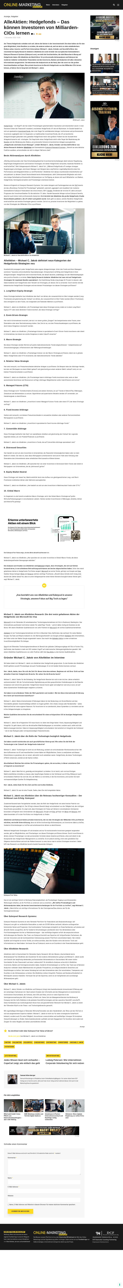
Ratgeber (65, 5)
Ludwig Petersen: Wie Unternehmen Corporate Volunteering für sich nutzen (65, 1061)
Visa (35, 617)
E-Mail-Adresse (13, 1187)
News (48, 5)
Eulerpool (41, 566)
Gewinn (49, 191)
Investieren (63, 1042)
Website (10, 1196)
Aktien (8, 1042)
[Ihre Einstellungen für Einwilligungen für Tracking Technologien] (119, 1284)
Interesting (51, 1042)
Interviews (55, 5)
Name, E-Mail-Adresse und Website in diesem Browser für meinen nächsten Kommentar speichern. (42, 1204)
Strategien (10, 1046)
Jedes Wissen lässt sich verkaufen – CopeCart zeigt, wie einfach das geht (22, 1061)
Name (10, 1178)
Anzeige (7, 16)
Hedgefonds (39, 1042)
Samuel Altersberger (27, 1075)
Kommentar (12, 1158)
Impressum (96, 1242)
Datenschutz (105, 1242)
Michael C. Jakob (77, 1042)
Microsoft (24, 617)
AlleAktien (27, 147)
